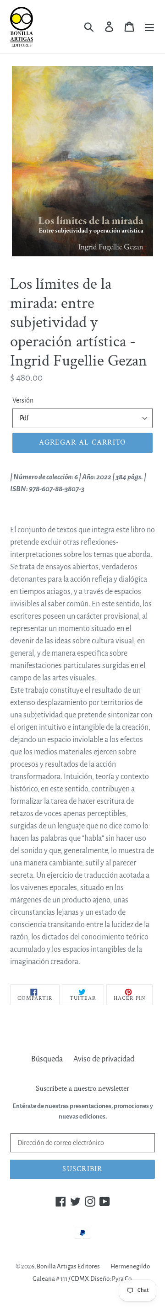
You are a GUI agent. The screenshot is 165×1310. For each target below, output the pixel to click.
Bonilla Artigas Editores (68, 1266)
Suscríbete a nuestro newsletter (82, 1088)
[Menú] (149, 26)
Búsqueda (47, 1059)
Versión (22, 400)
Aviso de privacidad (103, 1059)
